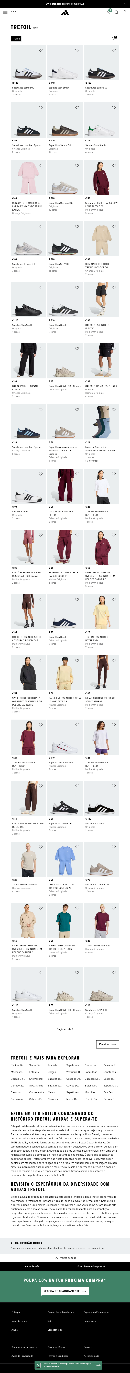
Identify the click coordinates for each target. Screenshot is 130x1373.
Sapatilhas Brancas (72, 1065)
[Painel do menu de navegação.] (5, 12)
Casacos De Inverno (92, 1079)
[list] (59, 39)
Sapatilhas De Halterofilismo (111, 1072)
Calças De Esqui (72, 1086)
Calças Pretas (52, 1072)
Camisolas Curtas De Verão (17, 1086)
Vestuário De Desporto (73, 1072)
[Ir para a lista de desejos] (13, 12)
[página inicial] (65, 14)
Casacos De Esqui (73, 1079)
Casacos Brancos (108, 1079)
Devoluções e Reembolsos (61, 1312)
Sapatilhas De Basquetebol (110, 1086)
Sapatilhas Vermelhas (72, 1093)
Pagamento (90, 1321)
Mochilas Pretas (90, 1093)
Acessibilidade (91, 1356)
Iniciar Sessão (32, 1266)
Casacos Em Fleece (110, 1065)
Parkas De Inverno (17, 1065)
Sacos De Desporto (34, 1065)
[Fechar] (38, 1365)
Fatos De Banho (34, 1072)
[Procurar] (116, 12)
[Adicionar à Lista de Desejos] (40, 50)
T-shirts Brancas (53, 1065)
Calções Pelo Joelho (37, 1099)
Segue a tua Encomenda (96, 1312)
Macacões (17, 1072)
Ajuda (15, 1330)
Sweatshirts (36, 1085)
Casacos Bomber (16, 1093)
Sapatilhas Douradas (54, 1086)
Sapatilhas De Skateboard (91, 1072)
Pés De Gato (92, 1099)
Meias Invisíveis (53, 1093)
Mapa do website (20, 1321)
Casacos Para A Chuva (53, 1099)
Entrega (16, 1312)
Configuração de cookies (24, 1347)
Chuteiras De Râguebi (92, 1065)
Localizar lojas (55, 1330)
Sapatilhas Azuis (54, 1079)
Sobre (51, 1321)
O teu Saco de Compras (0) (91, 1266)
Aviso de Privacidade (22, 1356)
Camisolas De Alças (17, 1099)
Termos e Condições (58, 1356)
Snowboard (36, 1079)
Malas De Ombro (71, 1099)
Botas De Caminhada (91, 1086)
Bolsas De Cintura (17, 1079)
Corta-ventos (37, 1092)
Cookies (88, 1347)
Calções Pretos (108, 1093)
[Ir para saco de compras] (125, 12)
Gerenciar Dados (56, 1347)
